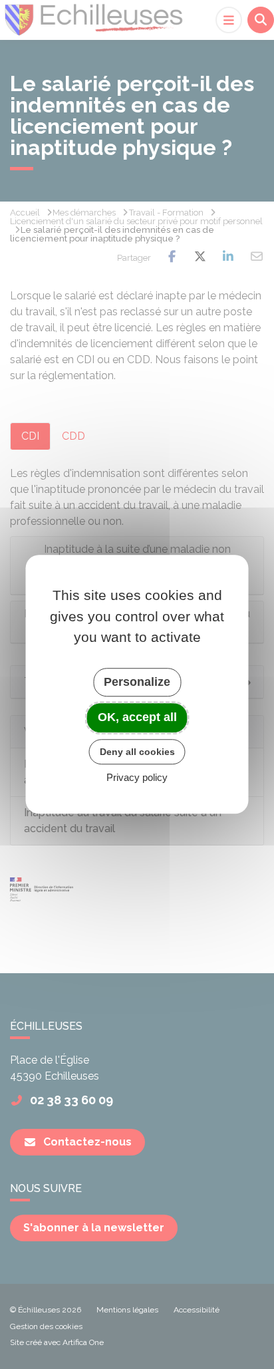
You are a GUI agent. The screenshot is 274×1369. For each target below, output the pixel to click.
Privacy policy (137, 778)
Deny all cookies (137, 751)
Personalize (137, 681)
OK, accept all (137, 717)
